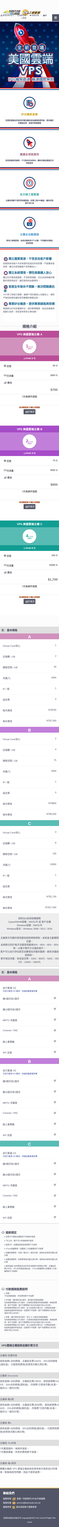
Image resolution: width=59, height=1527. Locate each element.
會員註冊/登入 (8, 15)
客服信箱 (35, 15)
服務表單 (22, 15)
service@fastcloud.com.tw (28, 1503)
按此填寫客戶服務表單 (26, 1507)
